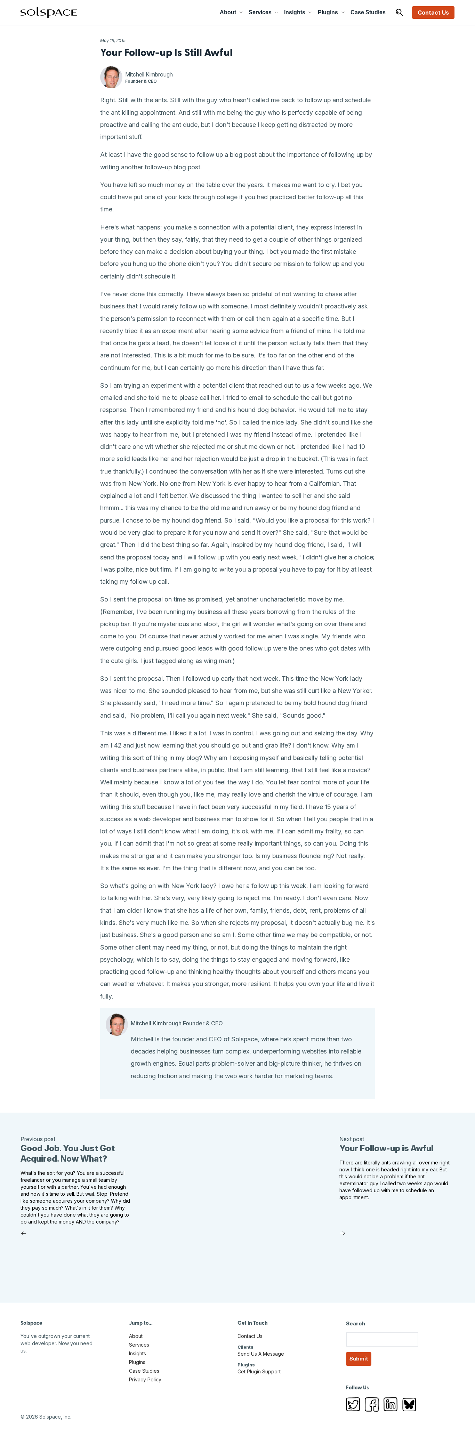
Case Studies (368, 12)
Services (260, 12)
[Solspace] (49, 12)
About (228, 12)
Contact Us (433, 12)
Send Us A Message (261, 1354)
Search (355, 1323)
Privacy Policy (145, 1379)
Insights (294, 12)
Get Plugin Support (259, 1371)
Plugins (328, 12)
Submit (358, 1358)
